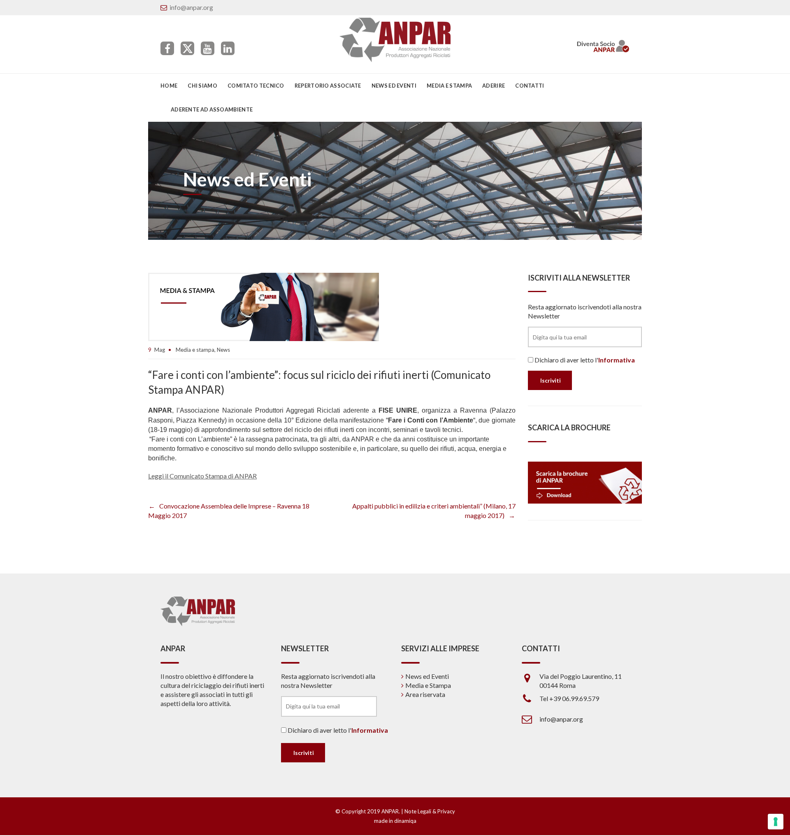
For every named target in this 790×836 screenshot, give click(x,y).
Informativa (616, 360)
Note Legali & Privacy (429, 811)
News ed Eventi (427, 676)
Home (168, 85)
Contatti (529, 85)
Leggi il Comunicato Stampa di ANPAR (202, 476)
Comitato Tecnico (256, 85)
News (223, 349)
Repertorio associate (328, 85)
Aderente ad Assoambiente (212, 109)
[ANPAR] (395, 40)
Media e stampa (195, 349)
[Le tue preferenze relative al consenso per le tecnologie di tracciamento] (775, 821)
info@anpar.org (191, 7)
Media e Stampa (449, 85)
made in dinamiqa (395, 820)
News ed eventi (394, 85)
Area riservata (425, 694)
